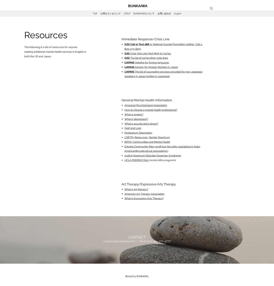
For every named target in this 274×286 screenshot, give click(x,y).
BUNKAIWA (137, 6)
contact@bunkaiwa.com (119, 241)
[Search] (211, 8)
